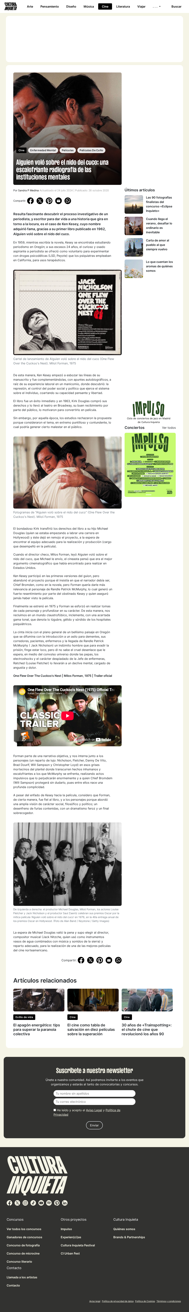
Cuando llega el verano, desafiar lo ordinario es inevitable (159, 225)
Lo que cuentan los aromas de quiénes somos (159, 266)
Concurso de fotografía (23, 1245)
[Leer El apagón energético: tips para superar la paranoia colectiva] (38, 1000)
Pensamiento (49, 6)
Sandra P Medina (28, 190)
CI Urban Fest (70, 1253)
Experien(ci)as (71, 1237)
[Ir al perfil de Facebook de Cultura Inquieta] (9, 1203)
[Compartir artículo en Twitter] (40, 200)
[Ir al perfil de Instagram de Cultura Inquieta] (25, 1203)
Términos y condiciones (169, 1301)
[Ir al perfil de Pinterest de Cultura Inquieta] (57, 1203)
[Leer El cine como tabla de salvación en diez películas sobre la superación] (92, 1000)
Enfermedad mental (43, 150)
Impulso (66, 1229)
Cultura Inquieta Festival (78, 1245)
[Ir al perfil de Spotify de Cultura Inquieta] (49, 1203)
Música (89, 6)
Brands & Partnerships (129, 1237)
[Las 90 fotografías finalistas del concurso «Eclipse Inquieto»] (134, 204)
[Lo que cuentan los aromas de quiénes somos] (134, 269)
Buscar (176, 6)
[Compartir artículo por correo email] (58, 200)
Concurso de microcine (23, 1253)
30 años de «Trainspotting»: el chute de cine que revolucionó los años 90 (147, 1029)
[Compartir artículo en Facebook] (30, 200)
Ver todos (169, 427)
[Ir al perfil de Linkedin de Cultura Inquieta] (65, 1203)
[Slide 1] (148, 495)
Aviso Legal (94, 1110)
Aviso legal (94, 1301)
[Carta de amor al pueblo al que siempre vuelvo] (134, 247)
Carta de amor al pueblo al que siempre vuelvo (157, 244)
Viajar (141, 6)
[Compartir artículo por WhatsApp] (67, 200)
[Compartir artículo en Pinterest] (49, 200)
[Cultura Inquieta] (10, 6)
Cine (105, 6)
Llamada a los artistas (22, 1277)
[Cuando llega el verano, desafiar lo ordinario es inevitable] (134, 226)
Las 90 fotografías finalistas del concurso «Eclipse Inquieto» (159, 204)
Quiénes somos (124, 1229)
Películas (68, 150)
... (155, 6)
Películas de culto (91, 150)
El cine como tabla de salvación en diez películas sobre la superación (91, 1029)
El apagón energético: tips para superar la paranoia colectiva (36, 1029)
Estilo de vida (24, 1017)
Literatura (123, 6)
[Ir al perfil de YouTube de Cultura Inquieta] (41, 1203)
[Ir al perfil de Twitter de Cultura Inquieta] (17, 1203)
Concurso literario (19, 1261)
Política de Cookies (145, 1301)
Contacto (13, 1285)
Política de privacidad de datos (118, 1301)
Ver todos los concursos (24, 1229)
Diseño (71, 6)
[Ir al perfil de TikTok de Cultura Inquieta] (33, 1203)
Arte (30, 6)
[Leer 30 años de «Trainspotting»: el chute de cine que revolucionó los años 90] (147, 1000)
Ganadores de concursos (24, 1237)
